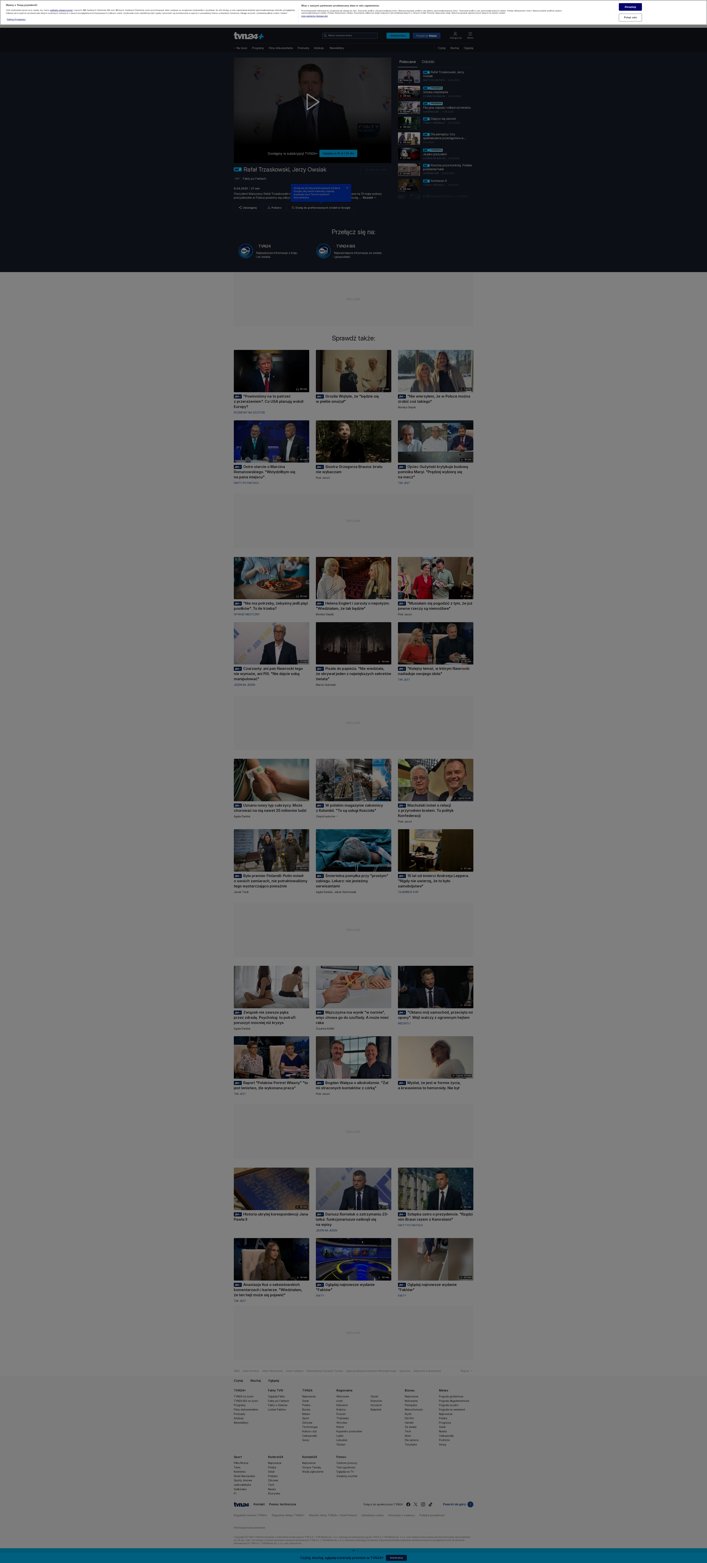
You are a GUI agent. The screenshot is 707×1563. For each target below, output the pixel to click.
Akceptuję (630, 6)
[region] (353, 12)
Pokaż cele (630, 17)
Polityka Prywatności (16, 19)
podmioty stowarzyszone (61, 10)
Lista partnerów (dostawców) (314, 16)
